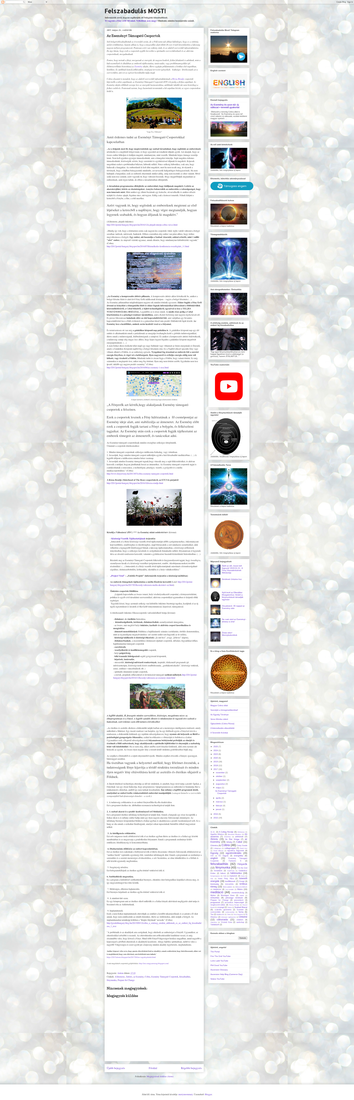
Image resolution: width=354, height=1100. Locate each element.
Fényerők (242, 864)
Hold (224, 876)
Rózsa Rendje (178, 78)
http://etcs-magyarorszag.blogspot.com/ (154, 963)
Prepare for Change (126, 980)
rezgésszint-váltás (217, 905)
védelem (239, 920)
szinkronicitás (230, 912)
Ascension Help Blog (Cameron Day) (226, 974)
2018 (216, 765)
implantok (233, 876)
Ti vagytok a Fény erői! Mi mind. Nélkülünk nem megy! (131, 20)
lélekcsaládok (227, 887)
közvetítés (229, 884)
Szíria (241, 912)
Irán (211, 878)
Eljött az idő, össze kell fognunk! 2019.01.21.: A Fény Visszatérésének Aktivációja (232, 569)
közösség (214, 884)
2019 (216, 761)
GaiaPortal (230, 871)
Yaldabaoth (214, 925)
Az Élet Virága (232, 839)
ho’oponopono (215, 876)
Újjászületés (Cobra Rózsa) (222, 723)
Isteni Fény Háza (226, 879)
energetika (238, 856)
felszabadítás (184, 976)
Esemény (138, 66)
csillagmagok (230, 848)
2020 (216, 758)
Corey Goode (242, 846)
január (219, 809)
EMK (212, 856)
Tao (211, 914)
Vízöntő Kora (226, 922)
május (219, 787)
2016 (216, 814)
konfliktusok (230, 881)
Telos (229, 914)
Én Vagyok (223, 856)
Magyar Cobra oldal (219, 705)
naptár (242, 895)
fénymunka (112, 980)
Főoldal (153, 1068)
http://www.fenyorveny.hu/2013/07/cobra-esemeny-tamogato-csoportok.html (140, 473)
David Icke (243, 848)
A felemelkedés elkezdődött (222, 728)
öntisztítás (214, 898)
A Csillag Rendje (226, 832)
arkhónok (239, 836)
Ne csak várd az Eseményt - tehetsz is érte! (234, 620)
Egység (214, 853)
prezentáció (238, 900)
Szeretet (240, 910)
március (219, 802)
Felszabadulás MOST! (135, 11)
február (219, 805)
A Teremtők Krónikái (219, 733)
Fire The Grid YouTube (220, 956)
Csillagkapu (217, 848)
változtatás (222, 919)
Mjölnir (213, 895)
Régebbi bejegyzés (191, 1068)
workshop (240, 922)
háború (223, 873)
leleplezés (217, 889)
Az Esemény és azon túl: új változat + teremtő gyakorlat (224, 106)
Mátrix (240, 889)
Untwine (243, 917)
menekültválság (237, 893)
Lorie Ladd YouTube (219, 961)
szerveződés (215, 912)
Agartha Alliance (217, 834)
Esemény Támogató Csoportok (164, 976)
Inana (243, 876)
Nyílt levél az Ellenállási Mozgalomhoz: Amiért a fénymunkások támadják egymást (232, 595)
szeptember (221, 780)
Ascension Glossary (219, 970)
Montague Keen (227, 895)
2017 (216, 769)
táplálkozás (220, 914)
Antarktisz (227, 837)
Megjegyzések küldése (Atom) (160, 1076)
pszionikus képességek (234, 902)
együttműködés (233, 853)
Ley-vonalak (229, 889)
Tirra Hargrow (238, 914)
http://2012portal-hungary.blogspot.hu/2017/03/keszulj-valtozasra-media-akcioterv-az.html (151, 583)
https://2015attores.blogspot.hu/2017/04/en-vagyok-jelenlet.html (131, 957)
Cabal (239, 842)
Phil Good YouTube (218, 965)
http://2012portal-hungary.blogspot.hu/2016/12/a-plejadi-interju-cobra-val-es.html (142, 224)
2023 (216, 754)
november (220, 772)
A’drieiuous (120, 976)
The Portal (215, 952)
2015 (216, 818)
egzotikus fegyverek (235, 851)
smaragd (220, 907)
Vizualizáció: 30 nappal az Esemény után (233, 607)
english (214, 858)
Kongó (241, 881)
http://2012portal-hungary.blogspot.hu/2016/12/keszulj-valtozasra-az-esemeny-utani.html (155, 676)
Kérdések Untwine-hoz (232, 579)
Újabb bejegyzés (116, 1068)
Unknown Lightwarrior (228, 917)
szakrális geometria (223, 910)
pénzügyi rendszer (234, 898)
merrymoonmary (185, 1094)
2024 (216, 750)
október (219, 776)
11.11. (212, 832)
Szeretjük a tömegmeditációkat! (224, 710)
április (219, 798)
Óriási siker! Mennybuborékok (229, 634)
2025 (216, 746)
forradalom (218, 871)
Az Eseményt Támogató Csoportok (225, 792)
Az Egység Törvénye (219, 714)
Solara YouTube (217, 979)
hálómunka (236, 873)
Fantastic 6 (235, 861)
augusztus (220, 784)
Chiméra (214, 845)
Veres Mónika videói (219, 719)
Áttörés (129, 976)
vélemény (213, 922)
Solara (229, 907)
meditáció (216, 892)
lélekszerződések (241, 887)
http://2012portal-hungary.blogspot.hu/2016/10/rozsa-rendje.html (135, 483)
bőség (229, 842)
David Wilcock (218, 850)
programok (215, 902)
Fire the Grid (242, 868)
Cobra (147, 976)
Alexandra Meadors (234, 834)
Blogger (208, 1094)
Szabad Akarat (241, 907)
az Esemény (138, 976)
